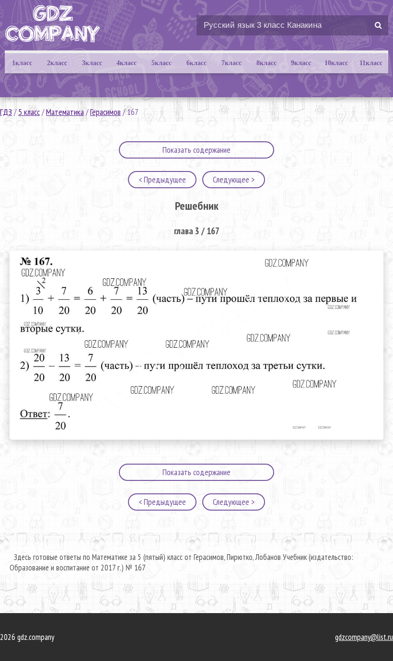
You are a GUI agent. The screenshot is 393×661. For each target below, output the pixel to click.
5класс (161, 63)
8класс (266, 63)
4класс (126, 63)
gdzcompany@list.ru (364, 637)
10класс (336, 63)
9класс (301, 63)
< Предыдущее (162, 179)
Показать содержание (196, 149)
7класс (231, 63)
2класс (57, 63)
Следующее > (233, 179)
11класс (370, 63)
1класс (22, 63)
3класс (92, 63)
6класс (196, 63)
